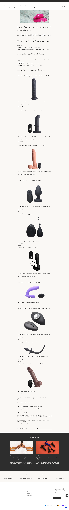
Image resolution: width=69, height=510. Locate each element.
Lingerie (9, 7)
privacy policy (29, 493)
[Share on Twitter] (42, 428)
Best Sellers (20, 7)
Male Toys (19, 5)
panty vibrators (26, 416)
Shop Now (19, 108)
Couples (14, 7)
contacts (28, 489)
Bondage (24, 5)
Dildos (9, 5)
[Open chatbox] (67, 495)
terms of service (29, 495)
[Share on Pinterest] (46, 428)
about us (3, 488)
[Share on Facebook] (37, 428)
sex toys (18, 23)
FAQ (27, 488)
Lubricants (4, 7)
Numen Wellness (49, 72)
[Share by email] (50, 428)
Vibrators (4, 5)
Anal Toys (14, 5)
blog (3, 489)
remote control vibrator (32, 34)
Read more (11, 467)
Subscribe (57, 498)
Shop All (25, 7)
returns (28, 491)
